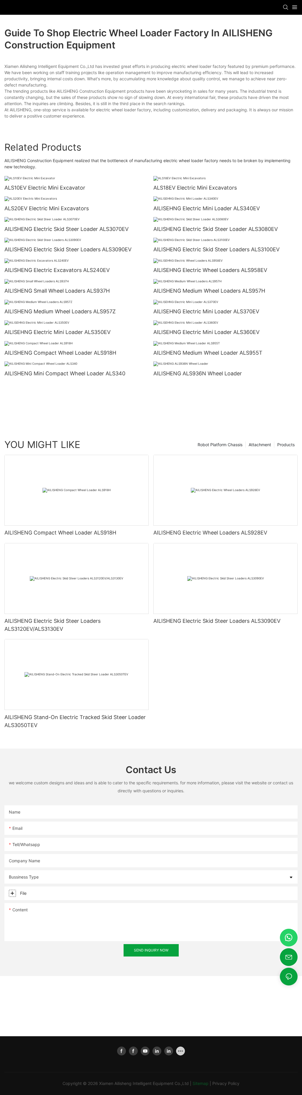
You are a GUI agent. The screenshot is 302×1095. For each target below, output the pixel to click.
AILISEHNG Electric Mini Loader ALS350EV (57, 332)
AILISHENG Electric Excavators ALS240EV (57, 270)
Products (286, 444)
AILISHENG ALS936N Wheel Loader (197, 373)
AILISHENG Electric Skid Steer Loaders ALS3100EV (216, 249)
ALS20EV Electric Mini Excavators (46, 208)
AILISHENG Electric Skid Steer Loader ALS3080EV (215, 229)
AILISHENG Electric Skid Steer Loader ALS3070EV (66, 229)
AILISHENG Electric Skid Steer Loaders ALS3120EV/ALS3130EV (52, 625)
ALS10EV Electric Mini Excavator (44, 188)
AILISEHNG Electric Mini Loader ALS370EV (206, 311)
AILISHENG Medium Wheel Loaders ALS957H (209, 291)
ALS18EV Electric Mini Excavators (195, 188)
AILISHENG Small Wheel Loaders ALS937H (57, 291)
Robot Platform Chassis (220, 444)
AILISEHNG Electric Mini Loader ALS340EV (206, 208)
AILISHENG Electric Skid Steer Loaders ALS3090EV (68, 249)
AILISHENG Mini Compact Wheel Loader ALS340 (64, 373)
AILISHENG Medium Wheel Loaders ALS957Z (60, 311)
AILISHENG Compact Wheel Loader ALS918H (60, 353)
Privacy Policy (225, 1083)
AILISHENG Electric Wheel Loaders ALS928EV (210, 532)
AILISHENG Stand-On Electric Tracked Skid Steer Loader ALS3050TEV (75, 721)
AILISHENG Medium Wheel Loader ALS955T (207, 353)
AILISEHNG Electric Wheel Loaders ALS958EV (210, 270)
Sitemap (201, 1083)
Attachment (260, 444)
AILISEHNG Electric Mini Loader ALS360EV (206, 332)
